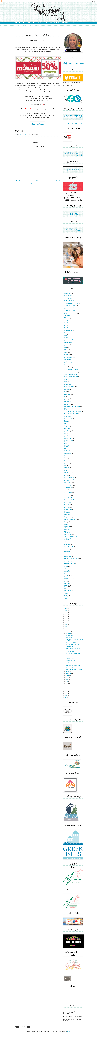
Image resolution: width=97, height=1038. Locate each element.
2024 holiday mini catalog (70, 302)
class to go (66, 356)
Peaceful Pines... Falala (71, 660)
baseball (66, 329)
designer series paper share (71, 376)
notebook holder (68, 482)
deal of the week (68, 371)
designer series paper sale (70, 374)
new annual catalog (69, 477)
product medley (68, 514)
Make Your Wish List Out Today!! (73, 644)
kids (65, 460)
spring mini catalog (68, 546)
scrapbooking (67, 538)
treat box (66, 585)
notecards (66, 484)
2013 (66, 693)
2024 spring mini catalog (70, 305)
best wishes (67, 332)
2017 (66, 626)
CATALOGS (45, 22)
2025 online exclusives (69, 308)
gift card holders (68, 418)
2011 (66, 697)
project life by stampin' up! (70, 519)
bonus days (67, 345)
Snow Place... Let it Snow (71, 646)
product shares (68, 517)
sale (65, 531)
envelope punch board (69, 386)
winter (65, 598)
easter (65, 381)
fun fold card (67, 408)
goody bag (66, 426)
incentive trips (67, 453)
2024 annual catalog (69, 300)
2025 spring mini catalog (70, 310)
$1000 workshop (68, 293)
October (68, 671)
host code (66, 445)
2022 (66, 616)
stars (65, 560)
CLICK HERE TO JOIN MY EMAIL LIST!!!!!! (73, 123)
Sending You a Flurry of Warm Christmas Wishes (73, 650)
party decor (67, 506)
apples (66, 324)
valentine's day (67, 590)
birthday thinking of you (70, 339)
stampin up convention (69, 553)
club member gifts (68, 357)
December (68, 631)
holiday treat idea (68, 440)
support (66, 566)
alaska (65, 317)
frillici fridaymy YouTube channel (72, 406)
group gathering (68, 430)
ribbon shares (67, 529)
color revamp (67, 359)
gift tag (66, 421)
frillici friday (67, 404)
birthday (66, 337)
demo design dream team (70, 372)
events (65, 388)
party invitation (68, 509)
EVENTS (28, 22)
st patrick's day (67, 548)
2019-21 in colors (68, 295)
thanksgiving (67, 576)
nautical (66, 475)
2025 (66, 610)
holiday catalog (68, 438)
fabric (65, 391)
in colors (66, 452)
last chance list (67, 462)
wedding (66, 595)
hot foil (66, 447)
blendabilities (67, 340)
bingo (65, 334)
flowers (66, 399)
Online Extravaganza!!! (71, 642)
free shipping (67, 401)
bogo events (67, 344)
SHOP (33, 22)
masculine (66, 467)
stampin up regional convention (72, 554)
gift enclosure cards (69, 420)
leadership (66, 463)
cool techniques (68, 362)
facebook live (67, 394)
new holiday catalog (69, 479)
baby (65, 325)
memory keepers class (69, 468)
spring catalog (67, 544)
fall (65, 396)
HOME (15, 22)
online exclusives (68, 497)
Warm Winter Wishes (71, 667)
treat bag (66, 583)
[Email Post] (30, 134)
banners (66, 327)
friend (65, 403)
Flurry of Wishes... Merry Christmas (74, 669)
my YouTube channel (69, 474)
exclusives (66, 389)
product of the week (69, 516)
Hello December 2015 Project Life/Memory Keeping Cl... (72, 657)
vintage (66, 593)
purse (65, 522)
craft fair (66, 364)
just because (67, 457)
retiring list (67, 526)
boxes (65, 347)
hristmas (66, 448)
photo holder (67, 511)
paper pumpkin (68, 502)
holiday (66, 435)
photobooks (67, 512)
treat (65, 581)
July (67, 677)
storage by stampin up (69, 563)
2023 (66, 614)
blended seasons (68, 342)
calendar (66, 349)
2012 (66, 695)
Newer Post (17, 180)
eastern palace (67, 383)
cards (65, 352)
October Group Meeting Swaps (73, 648)
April (67, 683)
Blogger (69, 1031)
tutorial (66, 588)
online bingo (67, 490)
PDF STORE (22, 22)
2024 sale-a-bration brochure (71, 303)
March (67, 685)
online (65, 489)
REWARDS (52, 22)
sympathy (66, 570)
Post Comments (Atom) (26, 183)
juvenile (66, 458)
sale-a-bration (67, 534)
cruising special (68, 367)
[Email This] (32, 134)
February (68, 687)
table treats (67, 571)
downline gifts (67, 377)
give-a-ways (67, 423)
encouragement (68, 384)
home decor (67, 442)
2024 (66, 612)
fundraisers (67, 409)
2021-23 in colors (68, 298)
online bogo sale (68, 492)
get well (66, 415)
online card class (68, 494)
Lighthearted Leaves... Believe (73, 653)
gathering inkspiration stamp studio (22, 25)
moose (65, 470)
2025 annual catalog (69, 307)
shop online (28, 109)
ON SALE (38, 22)
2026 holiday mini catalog (70, 312)
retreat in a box (68, 527)
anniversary (67, 318)
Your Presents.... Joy (70, 637)
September (68, 673)
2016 (66, 628)
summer (66, 565)
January (68, 689)
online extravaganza (69, 499)
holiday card (67, 436)
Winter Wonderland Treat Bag (73, 655)
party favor (67, 507)
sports (65, 541)
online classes (67, 495)
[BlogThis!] (33, 134)
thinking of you (67, 578)
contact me (33, 25)
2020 (66, 620)
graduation (67, 428)
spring (65, 543)
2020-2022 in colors (69, 297)
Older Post (57, 180)
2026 (66, 608)
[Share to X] (35, 134)
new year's (66, 480)
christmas (66, 354)
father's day (67, 398)
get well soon (67, 416)
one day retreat (68, 487)
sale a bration (67, 533)
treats (65, 586)
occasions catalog (68, 485)
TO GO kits (66, 580)
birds (65, 335)
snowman (66, 539)
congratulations (68, 361)
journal (66, 455)
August (67, 675)
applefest (66, 322)
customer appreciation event (71, 369)
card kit (66, 351)
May (67, 681)
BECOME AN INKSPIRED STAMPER (65, 22)
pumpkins (66, 521)
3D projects (67, 315)
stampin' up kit (67, 556)
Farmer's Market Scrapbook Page (73, 665)
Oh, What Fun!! (69, 635)
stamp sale (67, 549)
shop (38, 25)
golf (65, 425)
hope (65, 443)
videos (65, 592)
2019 (66, 622)
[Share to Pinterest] (37, 134)
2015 (66, 630)
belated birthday (68, 330)
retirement (66, 524)
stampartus (67, 551)
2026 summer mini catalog (70, 313)
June (67, 679)
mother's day (67, 472)
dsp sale (66, 379)
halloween (66, 431)
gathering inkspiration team (71, 413)
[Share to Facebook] (36, 134)
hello (65, 433)
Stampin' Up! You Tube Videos (71, 558)
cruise (65, 366)
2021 (66, 618)
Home (37, 180)
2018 (66, 624)
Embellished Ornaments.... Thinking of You (74, 640)
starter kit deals (68, 561)
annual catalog (67, 320)
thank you (66, 575)
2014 (66, 691)
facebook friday (68, 393)
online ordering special (69, 501)
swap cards (67, 568)
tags (65, 573)
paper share (67, 504)
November (68, 633)
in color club (67, 450)
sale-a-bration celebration (70, 536)
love (65, 465)
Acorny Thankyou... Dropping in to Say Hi (74, 662)
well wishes (67, 597)
